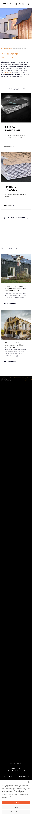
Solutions (10, 48)
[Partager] (16, 4)
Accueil (3, 48)
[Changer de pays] (20, 4)
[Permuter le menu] (28, 4)
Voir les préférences (16, 812)
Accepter (16, 802)
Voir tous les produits (16, 217)
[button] (29, 782)
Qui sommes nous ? (16, 763)
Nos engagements (16, 777)
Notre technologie (16, 770)
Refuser (16, 807)
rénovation (8, 72)
